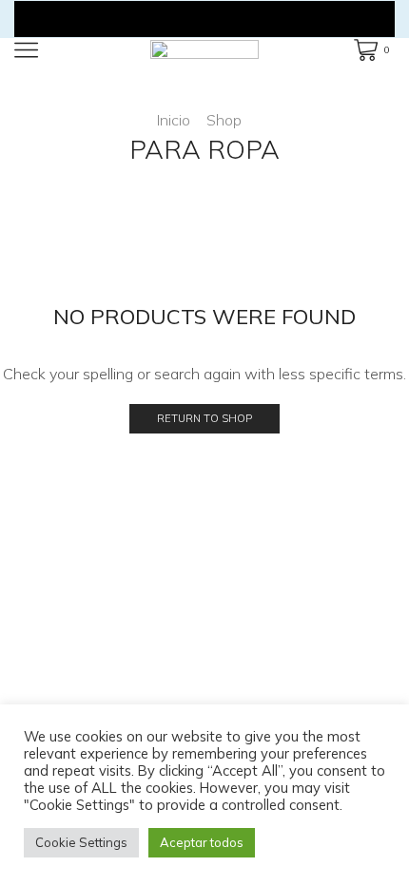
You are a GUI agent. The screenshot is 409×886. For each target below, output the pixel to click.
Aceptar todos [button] (201, 842)
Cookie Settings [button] (81, 842)
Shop (224, 119)
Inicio (173, 119)
